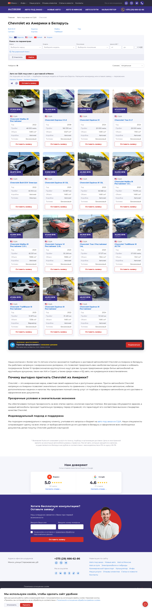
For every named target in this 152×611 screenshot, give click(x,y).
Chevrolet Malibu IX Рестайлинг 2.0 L (19, 245)
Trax (79, 29)
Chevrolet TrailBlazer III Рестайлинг (21, 308)
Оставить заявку (29, 83)
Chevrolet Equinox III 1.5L (56, 183)
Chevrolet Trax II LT (124, 120)
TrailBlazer (58, 32)
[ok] (69, 573)
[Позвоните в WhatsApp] (126, 3)
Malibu (57, 29)
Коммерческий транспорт (101, 568)
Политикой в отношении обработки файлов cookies (78, 600)
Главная (11, 17)
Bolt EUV (11, 29)
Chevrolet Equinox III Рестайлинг (54, 308)
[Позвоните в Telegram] (137, 3)
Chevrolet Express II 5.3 (56, 120)
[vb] (61, 563)
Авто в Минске (74, 10)
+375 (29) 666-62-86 (67, 558)
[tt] (73, 573)
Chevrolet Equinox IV (90, 120)
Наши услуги (34, 3)
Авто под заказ (96, 562)
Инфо (132, 568)
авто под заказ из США (109, 421)
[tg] (66, 563)
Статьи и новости (66, 3)
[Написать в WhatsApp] (17, 83)
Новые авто (110, 562)
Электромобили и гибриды (114, 565)
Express (34, 32)
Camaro (11, 32)
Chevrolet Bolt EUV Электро (23, 183)
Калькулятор (109, 10)
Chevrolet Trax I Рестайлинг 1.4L (93, 245)
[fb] (56, 573)
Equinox (34, 29)
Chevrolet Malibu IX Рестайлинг (19, 120)
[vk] (60, 573)
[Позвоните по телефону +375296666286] (142, 3)
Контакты (79, 3)
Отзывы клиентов (49, 3)
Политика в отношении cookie (36, 586)
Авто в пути (91, 10)
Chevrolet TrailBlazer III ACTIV (126, 245)
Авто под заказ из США (26, 17)
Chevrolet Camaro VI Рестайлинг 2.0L (55, 245)
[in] (65, 573)
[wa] (56, 563)
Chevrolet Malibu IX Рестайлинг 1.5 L (124, 183)
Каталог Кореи (16, 79)
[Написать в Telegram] (12, 83)
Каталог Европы (30, 79)
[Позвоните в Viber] (131, 3)
